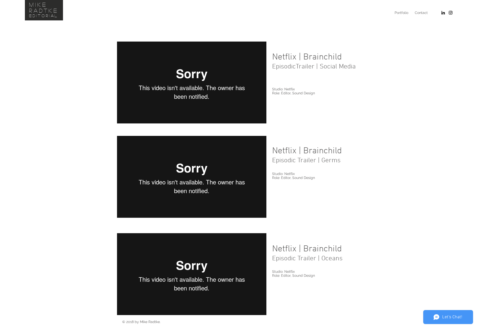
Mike (38, 4)
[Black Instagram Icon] (450, 12)
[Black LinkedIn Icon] (443, 12)
